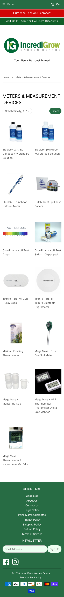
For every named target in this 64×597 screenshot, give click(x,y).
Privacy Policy (32, 519)
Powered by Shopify (30, 577)
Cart (58, 4)
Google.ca (32, 495)
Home (6, 77)
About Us (32, 500)
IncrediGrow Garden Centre (35, 573)
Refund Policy (32, 529)
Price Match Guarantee (32, 515)
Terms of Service (32, 534)
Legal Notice (32, 510)
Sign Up (54, 549)
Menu (10, 4)
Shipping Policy (32, 524)
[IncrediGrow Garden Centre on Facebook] (6, 563)
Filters (55, 111)
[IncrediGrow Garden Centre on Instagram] (15, 563)
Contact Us (32, 505)
